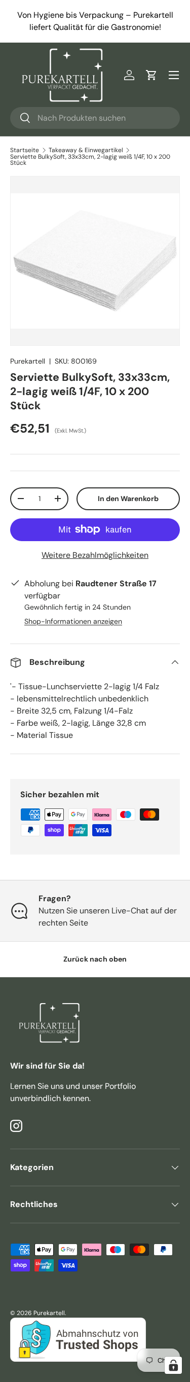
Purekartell (27, 361)
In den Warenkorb (128, 498)
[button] (151, 75)
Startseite (24, 150)
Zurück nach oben (95, 959)
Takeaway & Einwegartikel (86, 150)
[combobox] (95, 118)
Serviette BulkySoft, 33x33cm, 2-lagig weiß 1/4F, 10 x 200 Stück (90, 160)
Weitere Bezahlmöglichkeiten (95, 555)
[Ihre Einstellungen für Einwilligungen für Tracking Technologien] (173, 1365)
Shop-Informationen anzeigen (73, 621)
